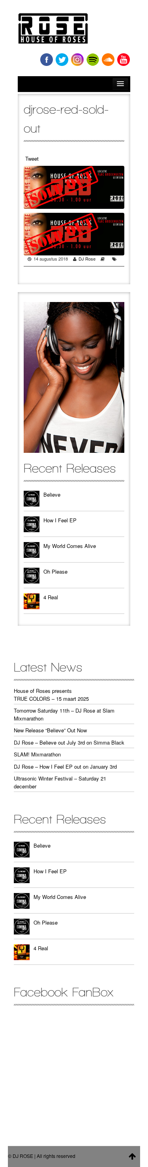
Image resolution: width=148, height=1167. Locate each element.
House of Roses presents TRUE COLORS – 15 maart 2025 (51, 694)
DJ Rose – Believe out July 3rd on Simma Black (69, 742)
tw (62, 59)
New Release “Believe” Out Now (50, 730)
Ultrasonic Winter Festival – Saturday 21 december (60, 782)
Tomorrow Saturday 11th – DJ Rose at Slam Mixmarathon (64, 714)
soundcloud (108, 59)
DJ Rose (87, 258)
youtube (123, 59)
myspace (92, 59)
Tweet (32, 158)
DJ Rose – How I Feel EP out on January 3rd (65, 766)
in (77, 59)
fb (46, 59)
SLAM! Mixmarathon (37, 754)
